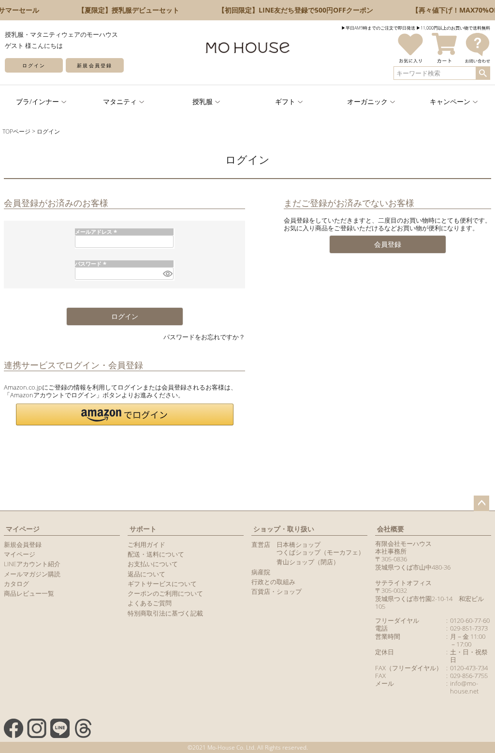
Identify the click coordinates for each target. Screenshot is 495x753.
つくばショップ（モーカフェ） (320, 552)
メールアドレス (97, 231)
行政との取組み (273, 581)
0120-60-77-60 (470, 620)
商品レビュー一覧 (29, 593)
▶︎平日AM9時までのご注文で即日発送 (378, 28)
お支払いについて (153, 563)
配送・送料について (156, 554)
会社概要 (390, 528)
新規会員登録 (94, 65)
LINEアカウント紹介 (32, 563)
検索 (483, 73)
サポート (143, 528)
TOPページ (16, 131)
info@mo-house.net (464, 687)
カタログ (16, 583)
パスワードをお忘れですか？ (204, 336)
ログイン (33, 65)
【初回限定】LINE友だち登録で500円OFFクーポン (290, 10)
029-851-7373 (469, 628)
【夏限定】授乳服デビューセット (124, 10)
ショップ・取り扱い (283, 528)
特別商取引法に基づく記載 (165, 613)
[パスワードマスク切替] (166, 273)
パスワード (91, 263)
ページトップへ (481, 503)
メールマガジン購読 (32, 574)
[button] (124, 414)
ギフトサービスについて (162, 583)
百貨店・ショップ (276, 591)
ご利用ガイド (146, 544)
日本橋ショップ (298, 544)
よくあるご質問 (150, 603)
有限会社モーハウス (403, 543)
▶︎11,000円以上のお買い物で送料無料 (453, 28)
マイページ (23, 528)
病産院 (260, 572)
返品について (146, 574)
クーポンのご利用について (165, 593)
